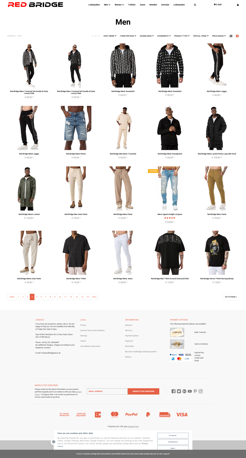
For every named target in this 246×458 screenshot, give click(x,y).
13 (77, 297)
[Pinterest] (195, 391)
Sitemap (83, 336)
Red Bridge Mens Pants (122, 214)
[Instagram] (201, 391)
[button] (231, 35)
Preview (29, 85)
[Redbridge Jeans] (35, 4)
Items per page (127, 36)
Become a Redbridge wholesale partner (141, 352)
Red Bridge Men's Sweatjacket (170, 154)
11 (65, 297)
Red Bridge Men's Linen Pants (29, 279)
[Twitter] (179, 391)
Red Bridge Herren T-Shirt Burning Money (216, 279)
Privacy (83, 325)
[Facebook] (174, 391)
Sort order (109, 36)
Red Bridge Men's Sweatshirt (123, 91)
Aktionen (128, 325)
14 (82, 297)
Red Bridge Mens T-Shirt (76, 279)
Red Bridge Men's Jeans (123, 279)
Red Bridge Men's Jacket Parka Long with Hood (217, 154)
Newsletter (129, 346)
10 (60, 297)
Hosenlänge (146, 36)
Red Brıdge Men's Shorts (76, 154)
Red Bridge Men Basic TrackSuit (123, 154)
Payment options (132, 336)
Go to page (230, 297)
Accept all (172, 435)
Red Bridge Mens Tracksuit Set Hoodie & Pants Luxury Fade (29, 92)
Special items (200, 36)
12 (71, 297)
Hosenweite (163, 36)
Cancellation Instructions (90, 346)
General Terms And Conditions (92, 330)
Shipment (129, 341)
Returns (128, 357)
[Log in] (237, 4)
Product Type (181, 36)
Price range (218, 36)
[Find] (195, 4)
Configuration (173, 442)
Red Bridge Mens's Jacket (29, 214)
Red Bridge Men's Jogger (217, 91)
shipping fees (133, 426)
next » (94, 297)
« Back (11, 297)
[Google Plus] (184, 391)
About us (128, 330)
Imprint (83, 341)
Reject (173, 448)
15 (88, 297)
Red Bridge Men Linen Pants (76, 214)
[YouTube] (190, 391)
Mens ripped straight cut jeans (170, 214)
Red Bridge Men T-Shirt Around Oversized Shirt (170, 279)
